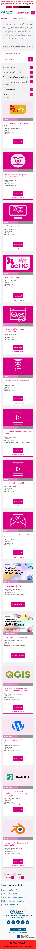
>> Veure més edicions (18, 197)
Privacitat (29, 916)
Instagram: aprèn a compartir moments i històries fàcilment (15, 176)
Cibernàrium (23, 12)
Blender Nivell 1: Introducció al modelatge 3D (16, 844)
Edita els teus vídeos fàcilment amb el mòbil (17, 432)
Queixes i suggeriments (25, 946)
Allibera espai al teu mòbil (14, 483)
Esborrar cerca (9, 59)
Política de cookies (30, 5)
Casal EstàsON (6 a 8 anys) (14, 586)
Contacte (6, 916)
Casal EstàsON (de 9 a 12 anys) (16, 637)
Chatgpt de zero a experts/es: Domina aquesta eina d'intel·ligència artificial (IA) (17, 793)
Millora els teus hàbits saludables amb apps (16, 381)
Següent (8, 877)
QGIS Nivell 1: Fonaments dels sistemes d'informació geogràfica (16, 689)
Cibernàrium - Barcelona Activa (10, 18)
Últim (19, 877)
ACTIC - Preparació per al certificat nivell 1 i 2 (17, 124)
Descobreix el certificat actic (15, 277)
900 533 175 (19, 929)
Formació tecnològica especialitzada (15, 77)
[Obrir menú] (33, 12)
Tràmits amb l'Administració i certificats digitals (15, 330)
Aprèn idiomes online (13, 226)
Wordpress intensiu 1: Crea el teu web (16, 741)
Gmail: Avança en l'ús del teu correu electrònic (17, 535)
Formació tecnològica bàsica (12, 72)
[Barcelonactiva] (7, 12)
